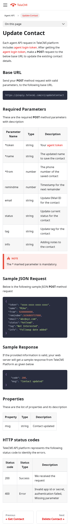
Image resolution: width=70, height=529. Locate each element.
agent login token (25, 47)
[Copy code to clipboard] (63, 95)
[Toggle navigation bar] (5, 5)
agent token (55, 145)
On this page (13, 24)
